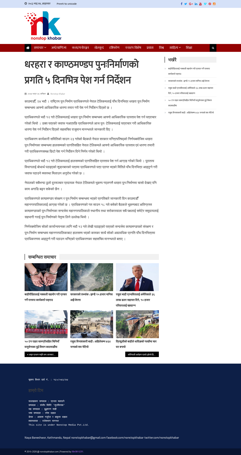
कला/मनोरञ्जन (80, 48)
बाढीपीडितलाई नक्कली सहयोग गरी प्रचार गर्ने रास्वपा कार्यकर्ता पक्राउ (189, 71)
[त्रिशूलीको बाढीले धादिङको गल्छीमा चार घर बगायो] (137, 324)
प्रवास (150, 48)
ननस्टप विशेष (133, 48)
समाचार (38, 48)
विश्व (161, 48)
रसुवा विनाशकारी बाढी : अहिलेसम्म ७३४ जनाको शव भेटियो (191, 112)
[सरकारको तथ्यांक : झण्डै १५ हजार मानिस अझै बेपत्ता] (91, 277)
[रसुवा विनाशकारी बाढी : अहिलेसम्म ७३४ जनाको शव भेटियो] (91, 324)
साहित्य (174, 48)
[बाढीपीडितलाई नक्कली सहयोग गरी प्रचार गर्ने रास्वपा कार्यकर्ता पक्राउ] (46, 277)
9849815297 (77, 451)
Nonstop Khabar (57, 93)
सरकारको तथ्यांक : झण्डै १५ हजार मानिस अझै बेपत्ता (188, 81)
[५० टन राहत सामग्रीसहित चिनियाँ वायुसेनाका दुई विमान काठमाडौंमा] (46, 324)
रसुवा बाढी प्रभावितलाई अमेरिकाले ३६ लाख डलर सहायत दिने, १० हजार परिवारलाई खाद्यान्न (135, 300)
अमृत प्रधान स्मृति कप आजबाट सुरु (43, 354)
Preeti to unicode (67, 3)
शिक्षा (189, 48)
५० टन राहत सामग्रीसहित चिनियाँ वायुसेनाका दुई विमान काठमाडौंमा (190, 102)
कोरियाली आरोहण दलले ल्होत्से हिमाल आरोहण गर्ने (143, 354)
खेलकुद (99, 48)
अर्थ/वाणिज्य (58, 48)
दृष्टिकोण (114, 48)
